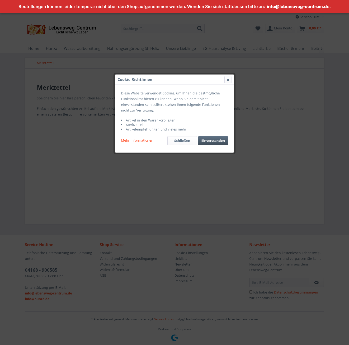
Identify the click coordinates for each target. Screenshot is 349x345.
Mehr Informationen (137, 140)
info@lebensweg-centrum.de (298, 6)
